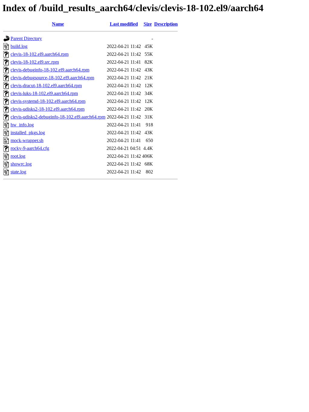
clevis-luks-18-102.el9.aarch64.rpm (44, 93)
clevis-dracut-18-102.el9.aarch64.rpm (46, 85)
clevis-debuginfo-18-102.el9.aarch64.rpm (50, 69)
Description (166, 24)
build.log (19, 46)
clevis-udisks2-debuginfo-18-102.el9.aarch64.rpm (58, 116)
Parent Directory (26, 38)
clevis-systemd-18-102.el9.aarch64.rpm (48, 101)
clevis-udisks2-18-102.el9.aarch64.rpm (47, 109)
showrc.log (21, 163)
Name (58, 24)
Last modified (124, 24)
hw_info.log (22, 124)
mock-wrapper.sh (27, 140)
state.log (18, 171)
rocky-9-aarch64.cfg (30, 148)
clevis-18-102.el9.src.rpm (35, 62)
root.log (18, 156)
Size (148, 24)
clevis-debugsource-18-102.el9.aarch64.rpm (52, 77)
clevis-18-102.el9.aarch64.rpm (39, 54)
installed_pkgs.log (28, 132)
